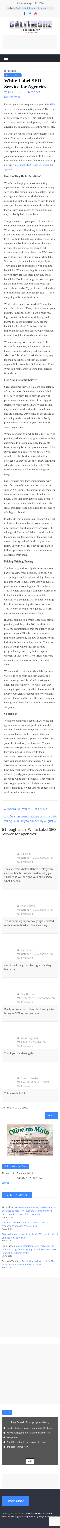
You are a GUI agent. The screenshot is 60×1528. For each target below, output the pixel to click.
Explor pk (25, 853)
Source (5, 1182)
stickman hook (9, 1222)
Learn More (15, 1501)
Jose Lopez (26, 950)
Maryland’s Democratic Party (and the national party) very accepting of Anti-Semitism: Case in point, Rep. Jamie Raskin (29, 1249)
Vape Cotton (27, 906)
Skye (4, 1234)
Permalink (27, 862)
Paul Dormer (27, 994)
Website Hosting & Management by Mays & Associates (30, 1516)
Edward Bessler (29, 1078)
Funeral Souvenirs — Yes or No (25, 809)
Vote (30, 1461)
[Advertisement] (30, 42)
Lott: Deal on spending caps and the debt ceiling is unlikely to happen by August (30, 819)
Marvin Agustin (29, 1038)
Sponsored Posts (13, 75)
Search (51, 1115)
